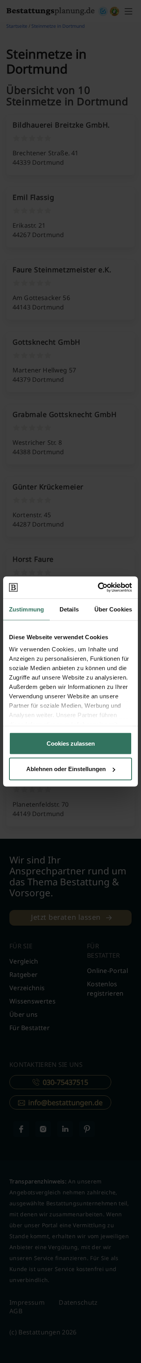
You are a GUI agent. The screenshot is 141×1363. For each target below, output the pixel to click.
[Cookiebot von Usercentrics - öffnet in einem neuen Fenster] (99, 588)
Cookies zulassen (71, 743)
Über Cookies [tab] (113, 609)
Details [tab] (69, 609)
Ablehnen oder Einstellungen (66, 769)
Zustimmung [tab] (26, 609)
